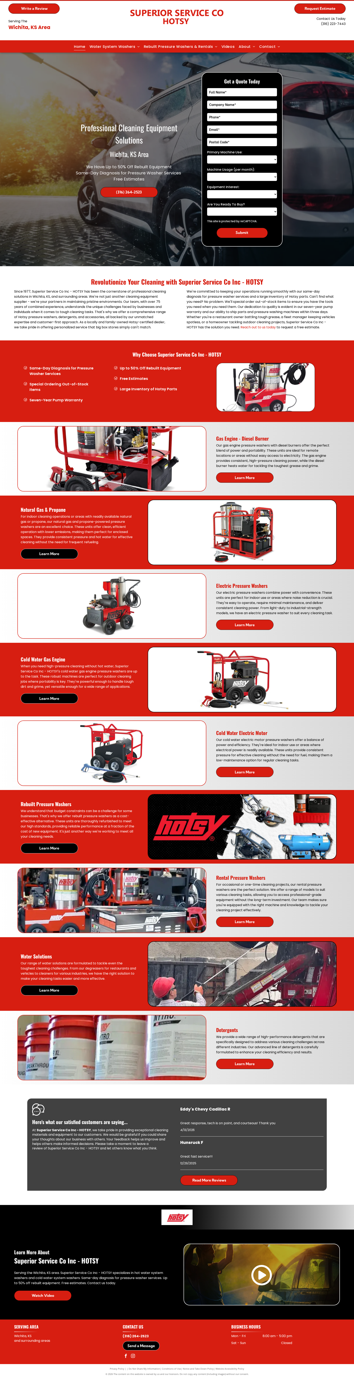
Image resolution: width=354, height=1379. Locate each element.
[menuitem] (79, 46)
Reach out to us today (258, 327)
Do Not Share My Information (144, 1368)
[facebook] (126, 1356)
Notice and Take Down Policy (198, 1368)
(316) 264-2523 (136, 1336)
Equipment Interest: (223, 187)
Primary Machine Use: (224, 152)
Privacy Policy (117, 1368)
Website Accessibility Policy (230, 1368)
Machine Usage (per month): (231, 169)
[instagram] (133, 1356)
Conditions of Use (171, 1368)
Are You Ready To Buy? (226, 204)
